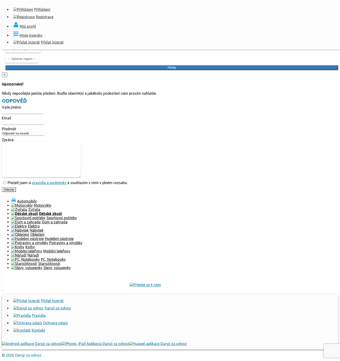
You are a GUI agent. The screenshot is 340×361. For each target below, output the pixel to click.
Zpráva (8, 140)
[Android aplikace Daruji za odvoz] (31, 344)
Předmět (9, 129)
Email (6, 118)
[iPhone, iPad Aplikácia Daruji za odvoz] (95, 344)
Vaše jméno (11, 107)
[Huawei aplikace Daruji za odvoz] (158, 344)
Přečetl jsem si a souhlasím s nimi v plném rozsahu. (67, 183)
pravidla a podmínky (49, 183)
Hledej (172, 67)
